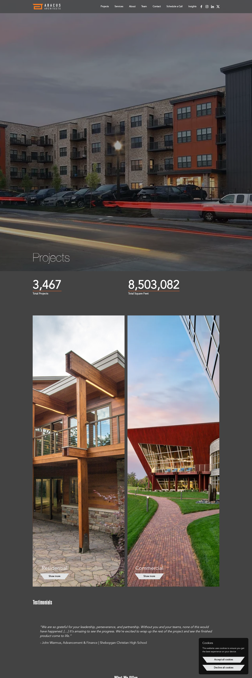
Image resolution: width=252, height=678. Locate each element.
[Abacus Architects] (46, 7)
